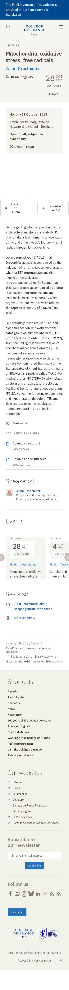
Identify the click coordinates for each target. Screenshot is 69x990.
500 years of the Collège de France (29, 720)
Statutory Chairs (28, 643)
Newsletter (15, 714)
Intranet (18, 782)
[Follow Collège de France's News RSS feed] (51, 893)
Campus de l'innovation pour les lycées (36, 823)
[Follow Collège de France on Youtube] (45, 893)
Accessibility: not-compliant (34, 960)
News (11, 709)
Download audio (56, 208)
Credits (56, 953)
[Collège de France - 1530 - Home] (34, 29)
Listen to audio (15, 208)
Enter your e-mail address (27, 855)
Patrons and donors (20, 755)
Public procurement (20, 744)
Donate (17, 912)
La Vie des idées (22, 817)
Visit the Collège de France (25, 749)
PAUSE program (22, 811)
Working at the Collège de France (29, 738)
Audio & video (16, 697)
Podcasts (14, 703)
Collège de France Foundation (30, 805)
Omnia (16, 788)
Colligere (18, 799)
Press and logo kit (19, 726)
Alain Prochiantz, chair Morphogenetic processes (32, 606)
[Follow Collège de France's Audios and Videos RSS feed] (58, 893)
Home (9, 643)
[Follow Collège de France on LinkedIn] (38, 893)
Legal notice (42, 953)
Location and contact (20, 953)
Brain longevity (22, 77)
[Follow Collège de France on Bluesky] (31, 893)
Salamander (20, 794)
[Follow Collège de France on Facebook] (10, 893)
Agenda (12, 691)
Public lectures (20, 656)
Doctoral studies (18, 732)
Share (54, 94)
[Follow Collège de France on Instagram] (17, 893)
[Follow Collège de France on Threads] (24, 893)
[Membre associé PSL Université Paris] (48, 933)
